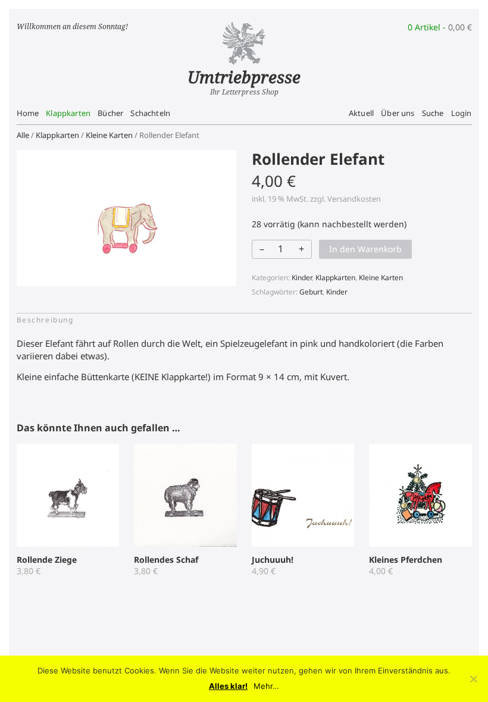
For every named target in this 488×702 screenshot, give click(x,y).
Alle (23, 135)
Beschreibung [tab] (45, 320)
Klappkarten (68, 113)
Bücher (110, 113)
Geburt (311, 292)
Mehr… (266, 686)
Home (28, 113)
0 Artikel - (440, 27)
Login (461, 113)
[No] (473, 679)
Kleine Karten (109, 135)
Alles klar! (228, 686)
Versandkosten (354, 198)
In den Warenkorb (365, 249)
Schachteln (150, 113)
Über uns (397, 113)
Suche (433, 113)
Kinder (302, 277)
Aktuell (361, 113)
